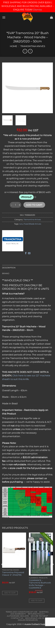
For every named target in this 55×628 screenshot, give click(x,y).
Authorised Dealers (18, 616)
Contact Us (17, 618)
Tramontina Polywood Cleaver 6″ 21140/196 (13, 573)
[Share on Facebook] (26, 253)
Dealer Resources (28, 620)
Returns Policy (36, 614)
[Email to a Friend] (29, 253)
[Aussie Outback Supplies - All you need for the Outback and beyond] (28, 17)
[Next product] (25, 51)
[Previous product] (30, 51)
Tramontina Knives (32, 46)
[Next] (48, 88)
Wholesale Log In (34, 618)
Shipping (44, 612)
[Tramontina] (12, 240)
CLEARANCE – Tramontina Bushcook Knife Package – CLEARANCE (40, 584)
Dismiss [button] (37, 9)
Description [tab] (9, 268)
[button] (4, 17)
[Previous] (6, 88)
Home (13, 46)
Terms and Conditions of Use (21, 612)
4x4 (21, 224)
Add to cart (34, 205)
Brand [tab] (5, 273)
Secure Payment (39, 616)
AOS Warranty (18, 614)
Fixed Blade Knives (32, 224)
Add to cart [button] (10, 593)
